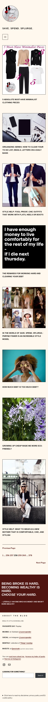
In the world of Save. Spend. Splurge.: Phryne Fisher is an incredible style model (22, 336)
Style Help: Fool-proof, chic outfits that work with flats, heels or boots (22, 213)
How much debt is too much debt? (20, 387)
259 (20, 555)
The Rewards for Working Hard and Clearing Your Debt (21, 275)
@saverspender (25, 632)
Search (40, 675)
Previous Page (8, 548)
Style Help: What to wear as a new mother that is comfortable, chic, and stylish (23, 532)
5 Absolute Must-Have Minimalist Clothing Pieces (19, 101)
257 (11, 555)
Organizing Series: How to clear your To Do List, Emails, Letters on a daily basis (22, 150)
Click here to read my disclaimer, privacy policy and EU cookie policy (24, 696)
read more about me (17, 656)
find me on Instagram (12, 659)
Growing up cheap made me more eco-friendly (22, 447)
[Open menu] (5, 37)
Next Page (41, 562)
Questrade (16, 649)
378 (30, 555)
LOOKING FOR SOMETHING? (13, 672)
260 (24, 555)
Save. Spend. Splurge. (17, 28)
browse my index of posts (35, 656)
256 (7, 555)
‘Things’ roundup (26, 643)
